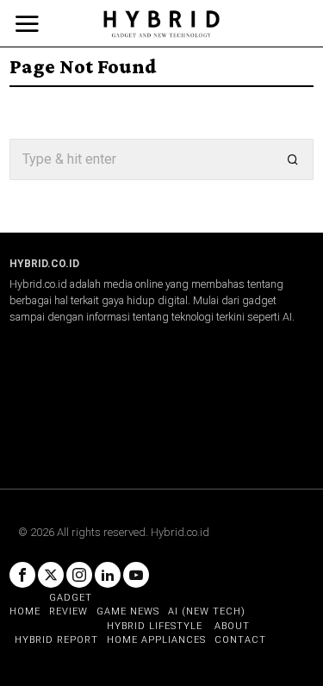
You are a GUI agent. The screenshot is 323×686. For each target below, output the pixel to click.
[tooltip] (22, 575)
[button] (293, 159)
